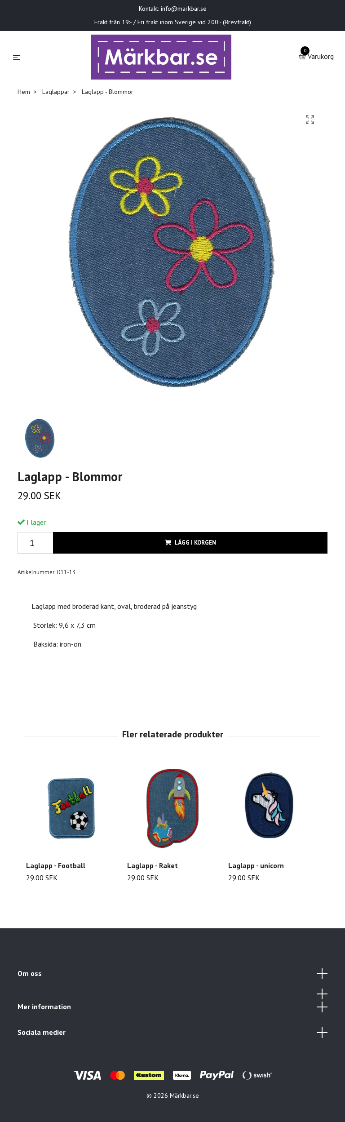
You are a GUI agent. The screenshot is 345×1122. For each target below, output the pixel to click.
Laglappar (56, 92)
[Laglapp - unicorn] (273, 808)
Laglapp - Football (55, 865)
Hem (24, 92)
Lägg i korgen (195, 542)
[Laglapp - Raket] (172, 808)
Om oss (30, 973)
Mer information (44, 1006)
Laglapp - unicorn (256, 865)
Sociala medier (42, 1032)
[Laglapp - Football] (71, 808)
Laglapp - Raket (152, 865)
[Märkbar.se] (161, 57)
